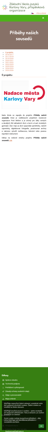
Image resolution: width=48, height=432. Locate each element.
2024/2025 (9, 68)
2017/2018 (9, 56)
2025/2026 (9, 70)
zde (10, 140)
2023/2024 (9, 66)
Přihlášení (41, 13)
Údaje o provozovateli (13, 395)
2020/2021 (9, 60)
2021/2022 (9, 62)
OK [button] (41, 426)
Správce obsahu (11, 380)
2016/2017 (9, 54)
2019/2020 (9, 58)
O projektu (9, 52)
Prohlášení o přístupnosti (14, 387)
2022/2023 (9, 64)
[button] (33, 13)
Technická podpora (12, 384)
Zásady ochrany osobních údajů (17, 391)
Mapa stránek (10, 399)
